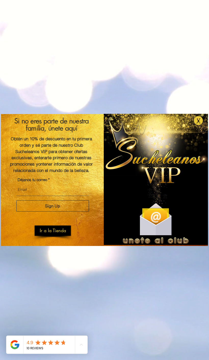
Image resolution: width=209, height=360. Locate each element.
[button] (53, 231)
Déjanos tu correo (32, 180)
